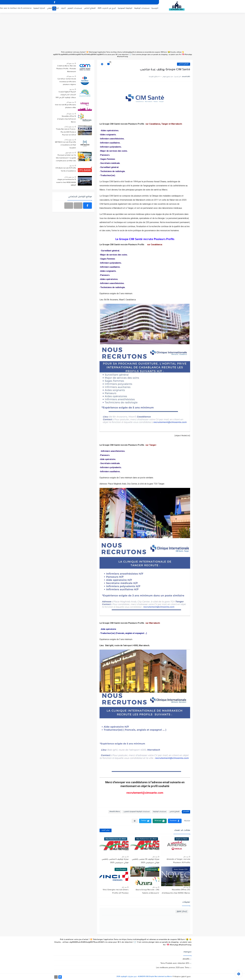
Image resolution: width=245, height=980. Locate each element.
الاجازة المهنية (39, 8)
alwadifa (186, 959)
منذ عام (185, 857)
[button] (175, 821)
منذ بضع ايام (70, 63)
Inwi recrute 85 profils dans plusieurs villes (65, 106)
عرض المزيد (105, 830)
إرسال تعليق (182, 911)
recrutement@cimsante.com (144, 792)
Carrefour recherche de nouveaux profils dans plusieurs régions (67, 82)
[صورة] (85, 67)
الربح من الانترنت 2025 (107, 8)
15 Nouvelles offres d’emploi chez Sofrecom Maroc (66, 119)
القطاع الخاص (90, 8)
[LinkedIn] (78, 205)
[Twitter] (68, 205)
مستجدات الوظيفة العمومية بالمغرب (137, 812)
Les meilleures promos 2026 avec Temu (172, 967)
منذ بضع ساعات (69, 127)
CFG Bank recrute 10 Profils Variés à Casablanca (66, 169)
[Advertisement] (122, 33)
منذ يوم (72, 89)
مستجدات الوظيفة (142, 8)
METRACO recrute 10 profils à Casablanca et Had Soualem (65, 145)
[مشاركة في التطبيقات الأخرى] (135, 821)
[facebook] (54, 2)
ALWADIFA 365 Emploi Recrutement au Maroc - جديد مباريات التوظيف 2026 (144, 977)
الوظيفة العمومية (125, 8)
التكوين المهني (53, 8)
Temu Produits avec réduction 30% (174, 963)
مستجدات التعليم (75, 8)
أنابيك (63, 8)
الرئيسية (154, 8)
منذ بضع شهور (69, 152)
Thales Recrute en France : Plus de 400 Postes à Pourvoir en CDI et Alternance (66, 132)
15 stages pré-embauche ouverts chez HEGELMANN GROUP (66, 182)
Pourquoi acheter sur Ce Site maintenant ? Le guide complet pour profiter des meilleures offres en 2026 (66, 158)
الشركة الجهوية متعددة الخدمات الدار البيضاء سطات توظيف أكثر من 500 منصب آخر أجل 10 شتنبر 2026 (66, 95)
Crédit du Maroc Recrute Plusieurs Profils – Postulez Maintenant (66, 69)
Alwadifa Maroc (114, 812)
